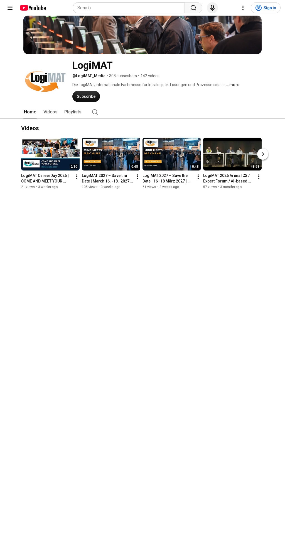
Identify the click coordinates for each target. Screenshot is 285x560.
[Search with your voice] (212, 7)
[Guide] (10, 7)
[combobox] (130, 7)
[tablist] (142, 112)
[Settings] (243, 7)
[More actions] (76, 176)
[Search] (193, 7)
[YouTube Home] (33, 8)
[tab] (30, 112)
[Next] (262, 154)
